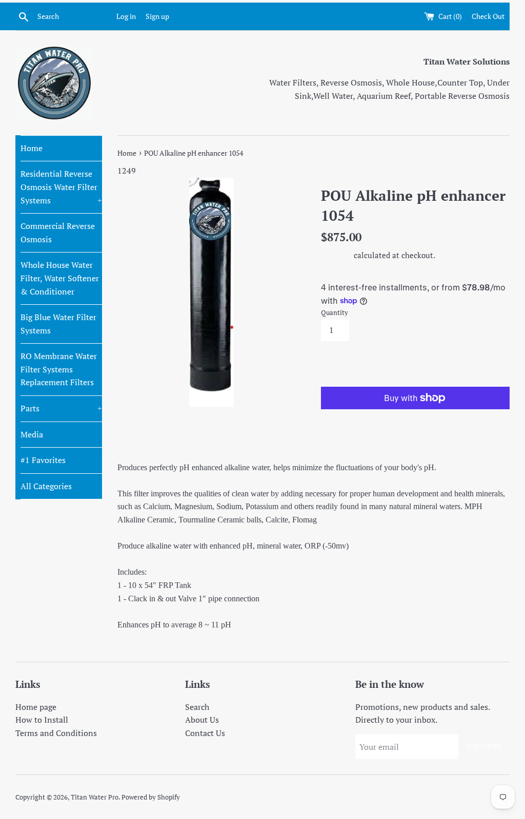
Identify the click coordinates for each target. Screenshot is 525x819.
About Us (202, 719)
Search (197, 706)
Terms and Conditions (56, 733)
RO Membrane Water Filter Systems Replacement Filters (59, 369)
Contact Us (205, 733)
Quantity (334, 312)
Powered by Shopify (151, 797)
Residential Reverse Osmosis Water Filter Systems (61, 186)
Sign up (157, 16)
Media (32, 434)
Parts (61, 408)
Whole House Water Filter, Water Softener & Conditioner (60, 278)
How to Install (41, 719)
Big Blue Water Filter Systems (58, 323)
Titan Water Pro (94, 797)
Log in (126, 16)
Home (32, 148)
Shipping (336, 255)
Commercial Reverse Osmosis (58, 232)
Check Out (488, 16)
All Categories (46, 486)
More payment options (368, 419)
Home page (35, 706)
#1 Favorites (43, 460)
